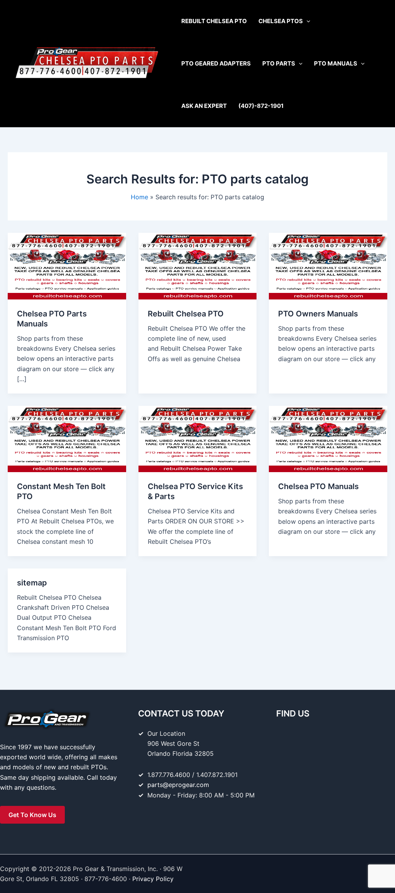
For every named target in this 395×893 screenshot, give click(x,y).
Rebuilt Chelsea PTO (214, 21)
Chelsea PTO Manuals (318, 486)
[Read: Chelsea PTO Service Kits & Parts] (197, 438)
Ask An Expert (204, 105)
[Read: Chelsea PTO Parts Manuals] (67, 265)
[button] (306, 21)
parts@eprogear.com (178, 785)
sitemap (32, 582)
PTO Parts (278, 63)
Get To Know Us (32, 815)
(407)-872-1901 (261, 105)
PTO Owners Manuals (318, 313)
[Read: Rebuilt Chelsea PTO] (197, 265)
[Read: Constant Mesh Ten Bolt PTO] (67, 438)
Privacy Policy (153, 879)
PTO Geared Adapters (216, 63)
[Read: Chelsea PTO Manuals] (328, 438)
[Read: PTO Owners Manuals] (328, 265)
